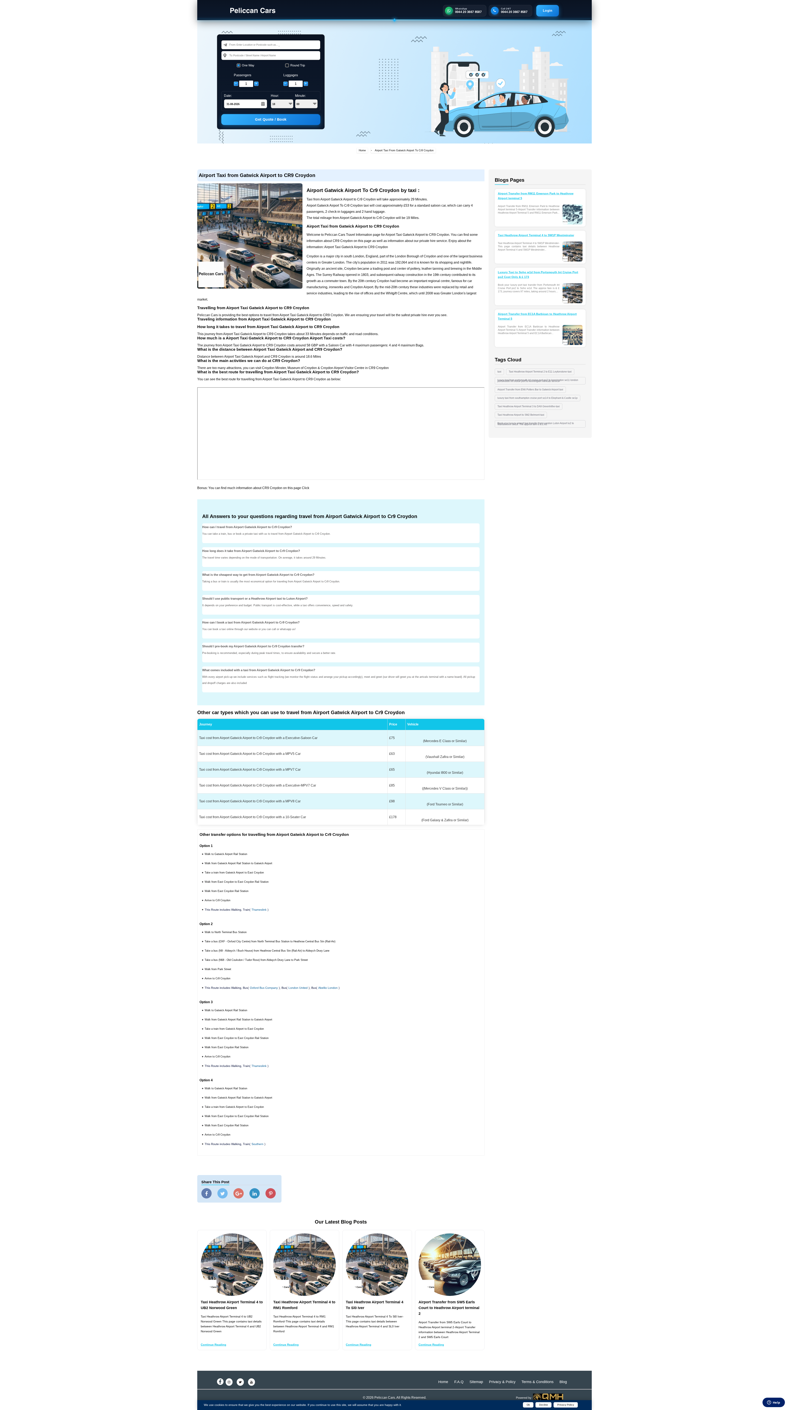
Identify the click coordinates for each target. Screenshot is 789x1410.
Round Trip (297, 65)
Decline (543, 1404)
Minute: (300, 95)
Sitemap (476, 1382)
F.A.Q (459, 1382)
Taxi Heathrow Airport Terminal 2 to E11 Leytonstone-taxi (540, 371)
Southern (257, 1144)
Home (362, 150)
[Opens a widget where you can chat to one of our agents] (773, 1403)
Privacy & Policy (502, 1382)
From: (232, 44)
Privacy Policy (565, 1404)
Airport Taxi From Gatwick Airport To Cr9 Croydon (404, 150)
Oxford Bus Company (264, 987)
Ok (528, 1404)
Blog (563, 1382)
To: (231, 55)
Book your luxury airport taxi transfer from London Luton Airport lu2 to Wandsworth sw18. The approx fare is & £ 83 (535, 424)
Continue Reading (213, 1344)
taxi (499, 371)
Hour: (275, 95)
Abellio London (328, 987)
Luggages (290, 75)
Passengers (242, 75)
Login (547, 10)
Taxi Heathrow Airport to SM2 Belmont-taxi (520, 414)
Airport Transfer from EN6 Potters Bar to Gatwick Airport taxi (530, 389)
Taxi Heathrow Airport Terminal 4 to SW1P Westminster (536, 235)
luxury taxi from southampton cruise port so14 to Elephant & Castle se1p (537, 398)
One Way (248, 65)
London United (298, 987)
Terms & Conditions (537, 1382)
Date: (228, 95)
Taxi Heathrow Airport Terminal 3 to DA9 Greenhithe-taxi (528, 406)
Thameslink (258, 909)
